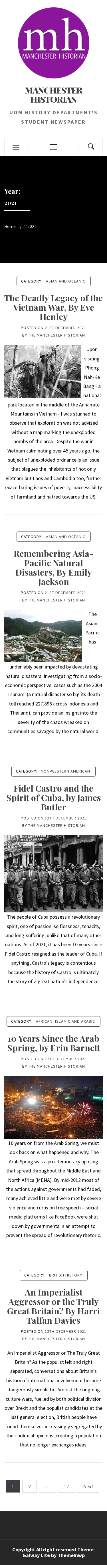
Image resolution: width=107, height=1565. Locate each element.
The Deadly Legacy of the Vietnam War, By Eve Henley (53, 307)
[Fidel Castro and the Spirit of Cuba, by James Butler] (53, 873)
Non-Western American (65, 771)
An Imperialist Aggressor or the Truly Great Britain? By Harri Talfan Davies (53, 1306)
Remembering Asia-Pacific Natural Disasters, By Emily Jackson (54, 567)
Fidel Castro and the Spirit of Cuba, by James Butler (53, 797)
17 (66, 1486)
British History (65, 1275)
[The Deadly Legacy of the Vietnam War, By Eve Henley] (42, 371)
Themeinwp (71, 1555)
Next (88, 1486)
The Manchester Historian (56, 335)
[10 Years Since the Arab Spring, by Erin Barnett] (53, 1106)
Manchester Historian (53, 94)
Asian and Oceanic (65, 281)
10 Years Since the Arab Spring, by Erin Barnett (53, 1043)
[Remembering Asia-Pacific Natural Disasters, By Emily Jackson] (43, 635)
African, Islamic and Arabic (65, 1021)
